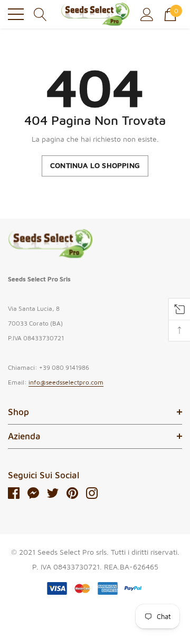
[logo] (95, 14)
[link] (50, 243)
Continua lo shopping (95, 165)
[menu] (16, 14)
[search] (40, 13)
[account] (147, 13)
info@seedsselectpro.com (65, 382)
